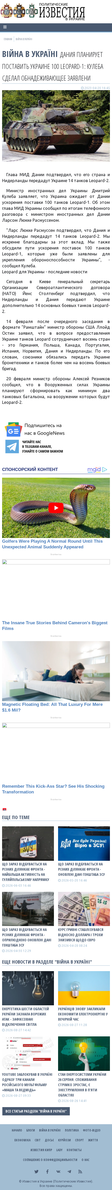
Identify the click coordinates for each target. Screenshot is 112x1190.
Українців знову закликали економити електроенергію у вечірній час (83, 1014)
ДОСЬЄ (49, 1140)
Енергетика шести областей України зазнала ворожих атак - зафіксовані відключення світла (25, 1016)
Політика (72, 1130)
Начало (17, 1130)
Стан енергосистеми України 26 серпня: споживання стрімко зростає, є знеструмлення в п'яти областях (82, 1085)
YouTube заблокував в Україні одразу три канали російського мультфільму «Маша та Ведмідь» (27, 1082)
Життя (93, 1140)
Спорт (79, 1140)
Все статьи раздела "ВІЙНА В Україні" (36, 1111)
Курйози (64, 1140)
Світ (38, 1140)
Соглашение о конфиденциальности (50, 1160)
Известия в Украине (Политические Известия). (57, 1181)
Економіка (22, 1140)
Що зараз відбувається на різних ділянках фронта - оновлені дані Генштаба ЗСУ (81, 869)
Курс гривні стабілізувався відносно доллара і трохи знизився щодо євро (80, 934)
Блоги (30, 1130)
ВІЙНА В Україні (30, 53)
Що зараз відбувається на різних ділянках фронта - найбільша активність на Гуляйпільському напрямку (25, 872)
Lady (59, 1150)
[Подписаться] (35, 429)
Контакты (74, 1150)
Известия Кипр (41, 1150)
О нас (85, 1160)
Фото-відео (92, 1130)
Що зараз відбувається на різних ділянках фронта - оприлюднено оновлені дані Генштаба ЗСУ (26, 937)
